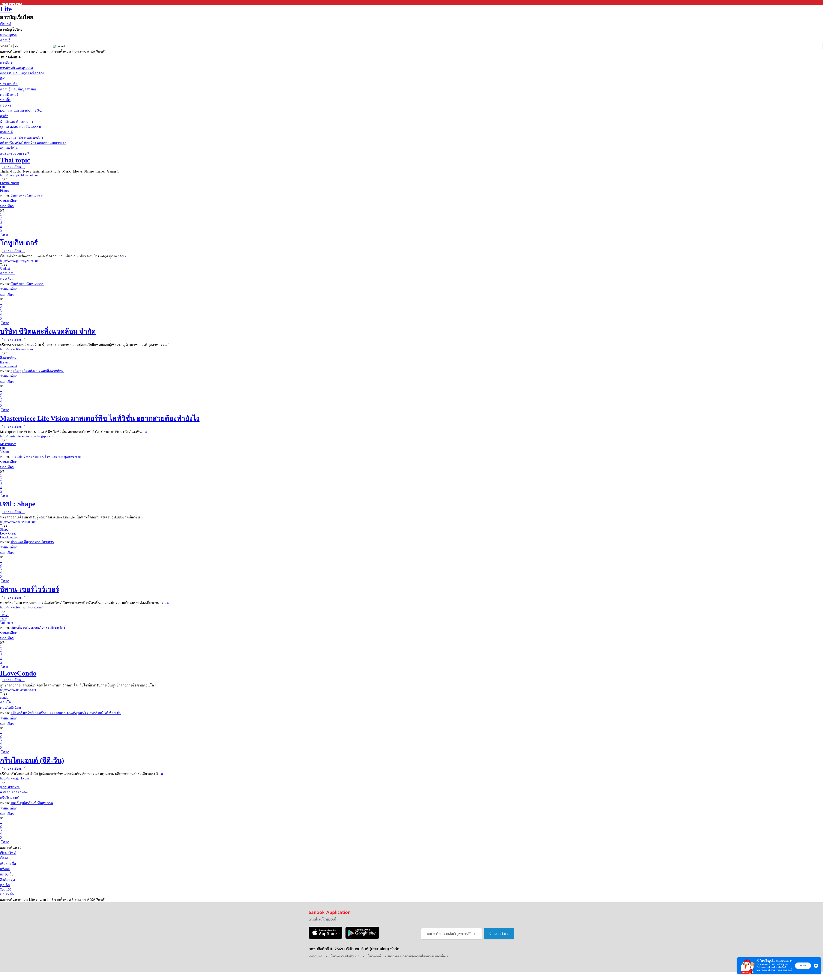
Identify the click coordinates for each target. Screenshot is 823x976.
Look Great (8, 533)
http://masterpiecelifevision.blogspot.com (27, 436)
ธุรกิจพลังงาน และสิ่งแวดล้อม (42, 371)
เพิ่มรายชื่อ (8, 863)
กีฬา (3, 78)
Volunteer (6, 623)
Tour (3, 619)
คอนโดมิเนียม (10, 707)
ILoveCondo (18, 673)
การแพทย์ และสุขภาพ (16, 68)
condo (4, 697)
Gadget (5, 268)
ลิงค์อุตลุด (7, 879)
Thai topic (15, 160)
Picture (4, 190)
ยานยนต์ (6, 132)
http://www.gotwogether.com (19, 261)
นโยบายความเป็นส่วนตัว (767, 970)
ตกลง (803, 965)
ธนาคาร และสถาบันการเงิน (21, 111)
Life (6, 9)
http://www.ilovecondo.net (18, 690)
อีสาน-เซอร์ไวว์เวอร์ (29, 589)
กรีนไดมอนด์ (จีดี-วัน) (32, 760)
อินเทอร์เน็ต (9, 148)
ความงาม (7, 273)
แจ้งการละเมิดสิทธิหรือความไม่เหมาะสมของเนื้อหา (417, 956)
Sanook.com (13, 2)
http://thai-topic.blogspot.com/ (20, 175)
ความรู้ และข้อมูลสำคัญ (18, 89)
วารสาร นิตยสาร (41, 542)
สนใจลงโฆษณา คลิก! (16, 153)
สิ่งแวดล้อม (8, 358)
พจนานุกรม (8, 35)
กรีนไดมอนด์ (9, 797)
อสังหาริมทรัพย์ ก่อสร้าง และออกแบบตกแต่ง (33, 143)
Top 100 (5, 889)
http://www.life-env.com (16, 349)
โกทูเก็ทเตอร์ (19, 243)
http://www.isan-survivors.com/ (21, 607)
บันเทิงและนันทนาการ (16, 121)
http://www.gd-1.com (14, 778)
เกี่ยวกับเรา (315, 956)
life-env (5, 362)
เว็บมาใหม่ (8, 853)
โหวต (5, 234)
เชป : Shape (17, 504)
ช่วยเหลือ (7, 894)
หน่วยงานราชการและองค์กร (21, 137)
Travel (4, 615)
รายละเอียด (8, 201)
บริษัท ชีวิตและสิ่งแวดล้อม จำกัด (48, 331)
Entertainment (9, 183)
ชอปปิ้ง (5, 100)
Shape (4, 529)
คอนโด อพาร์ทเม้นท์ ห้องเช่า (99, 713)
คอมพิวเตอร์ (9, 94)
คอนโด (5, 702)
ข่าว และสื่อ (9, 84)
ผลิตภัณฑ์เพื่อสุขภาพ (37, 803)
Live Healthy (9, 537)
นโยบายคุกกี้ (786, 970)
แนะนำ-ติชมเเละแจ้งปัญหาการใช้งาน (451, 934)
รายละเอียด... (13, 167)
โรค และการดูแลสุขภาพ (62, 456)
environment (8, 366)
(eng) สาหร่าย (10, 787)
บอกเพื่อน (7, 206)
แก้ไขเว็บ (7, 874)
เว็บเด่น (5, 858)
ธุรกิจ (4, 116)
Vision (4, 451)
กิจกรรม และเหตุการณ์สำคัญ (22, 73)
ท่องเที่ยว (7, 105)
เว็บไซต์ (5, 24)
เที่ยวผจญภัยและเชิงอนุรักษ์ (45, 627)
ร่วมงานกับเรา (499, 934)
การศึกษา (7, 62)
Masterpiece (8, 444)
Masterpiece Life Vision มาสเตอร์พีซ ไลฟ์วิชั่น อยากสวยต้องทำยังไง (100, 418)
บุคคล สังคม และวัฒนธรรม (20, 127)
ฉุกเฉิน (5, 885)
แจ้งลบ (5, 869)
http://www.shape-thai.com (18, 522)
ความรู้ (5, 40)
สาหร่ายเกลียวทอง (14, 792)
